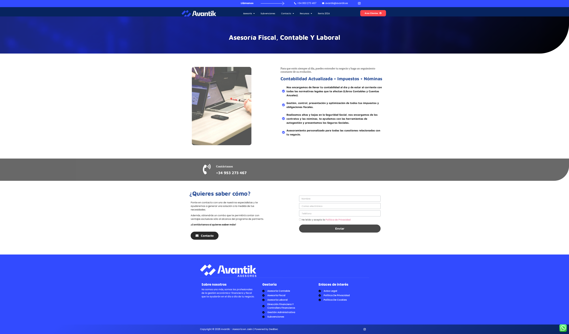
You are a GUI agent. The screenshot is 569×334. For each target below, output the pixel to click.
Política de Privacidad (324, 219)
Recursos (304, 13)
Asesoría (247, 13)
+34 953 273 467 (231, 172)
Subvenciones (268, 13)
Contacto (286, 13)
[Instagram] (364, 329)
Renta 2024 (324, 13)
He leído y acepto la (313, 219)
